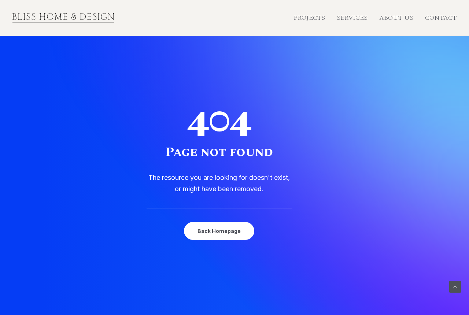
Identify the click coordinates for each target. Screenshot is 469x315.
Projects (309, 18)
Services (352, 18)
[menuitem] (311, 18)
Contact (441, 18)
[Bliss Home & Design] (63, 18)
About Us (396, 18)
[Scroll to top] (455, 286)
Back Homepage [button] (219, 231)
